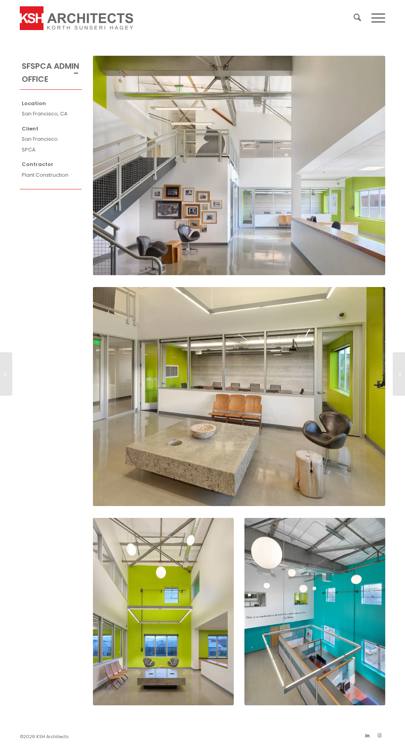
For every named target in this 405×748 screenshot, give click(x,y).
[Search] (357, 18)
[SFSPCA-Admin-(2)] (239, 396)
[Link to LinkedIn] (367, 735)
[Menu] (375, 18)
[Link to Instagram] (379, 735)
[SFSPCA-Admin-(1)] (239, 165)
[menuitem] (357, 18)
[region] (51, 139)
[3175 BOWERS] (6, 374)
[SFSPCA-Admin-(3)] (163, 611)
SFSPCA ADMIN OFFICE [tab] (50, 72)
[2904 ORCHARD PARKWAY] (399, 374)
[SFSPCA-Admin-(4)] (314, 611)
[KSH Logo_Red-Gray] (77, 18)
